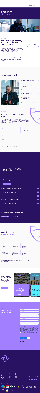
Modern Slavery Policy (16, 383)
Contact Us (4, 216)
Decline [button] (34, 5)
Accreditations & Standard (31, 44)
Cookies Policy (9, 383)
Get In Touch (29, 46)
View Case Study (18, 294)
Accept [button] (31, 5)
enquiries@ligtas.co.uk (34, 374)
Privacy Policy (3, 383)
